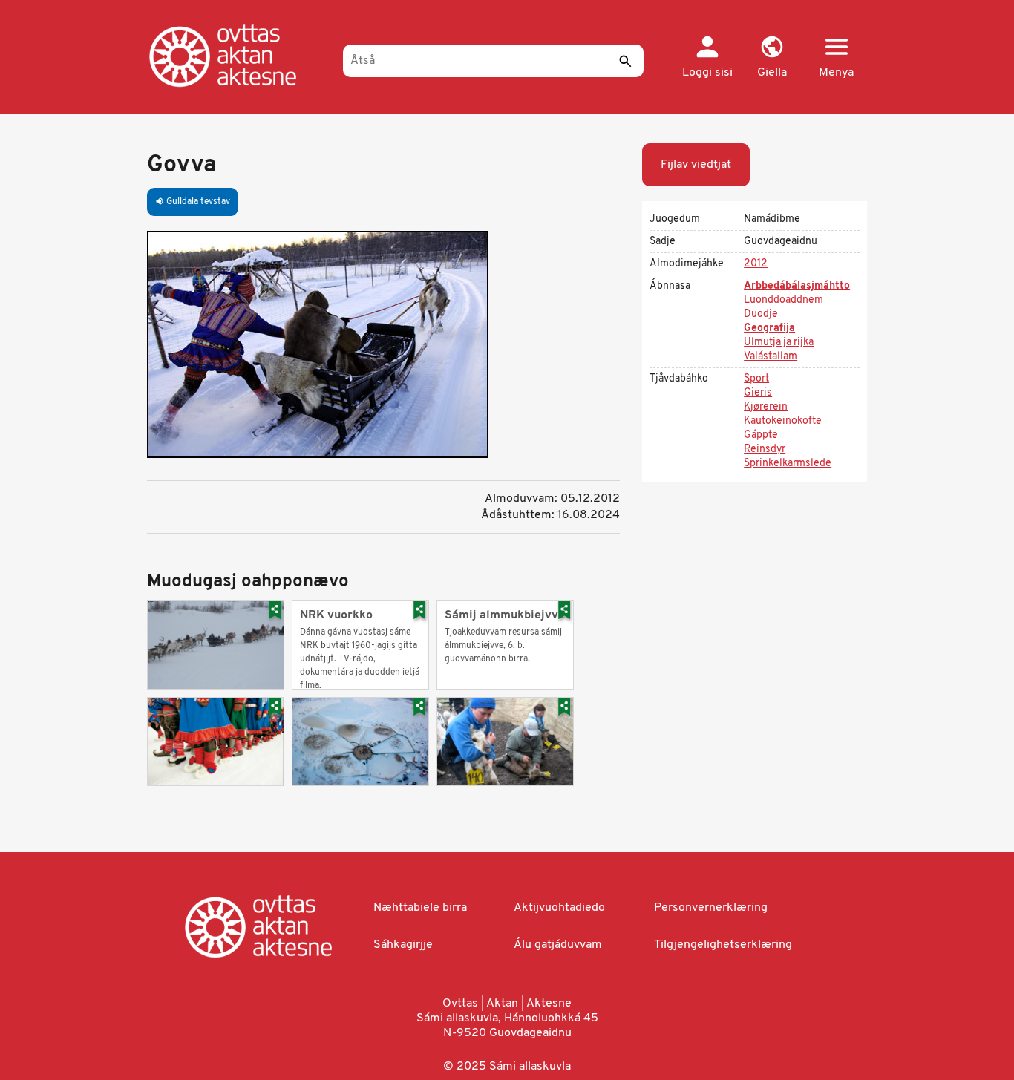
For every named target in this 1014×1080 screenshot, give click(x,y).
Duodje (761, 314)
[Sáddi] (625, 61)
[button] (771, 58)
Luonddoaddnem (783, 300)
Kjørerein (766, 407)
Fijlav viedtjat (696, 164)
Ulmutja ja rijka (779, 343)
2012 (756, 264)
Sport (756, 379)
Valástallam (770, 357)
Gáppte (761, 435)
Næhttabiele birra (420, 907)
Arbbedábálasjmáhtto (797, 286)
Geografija (769, 328)
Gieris (758, 393)
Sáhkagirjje (403, 944)
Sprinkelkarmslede (787, 463)
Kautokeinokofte (783, 421)
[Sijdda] (238, 55)
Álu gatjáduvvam (558, 944)
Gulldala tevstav (192, 202)
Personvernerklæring (711, 907)
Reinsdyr (764, 449)
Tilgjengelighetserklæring (723, 944)
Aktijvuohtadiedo (559, 907)
